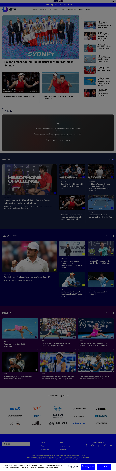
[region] (58, 467)
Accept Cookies (104, 467)
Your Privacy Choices (73, 467)
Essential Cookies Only (88, 466)
